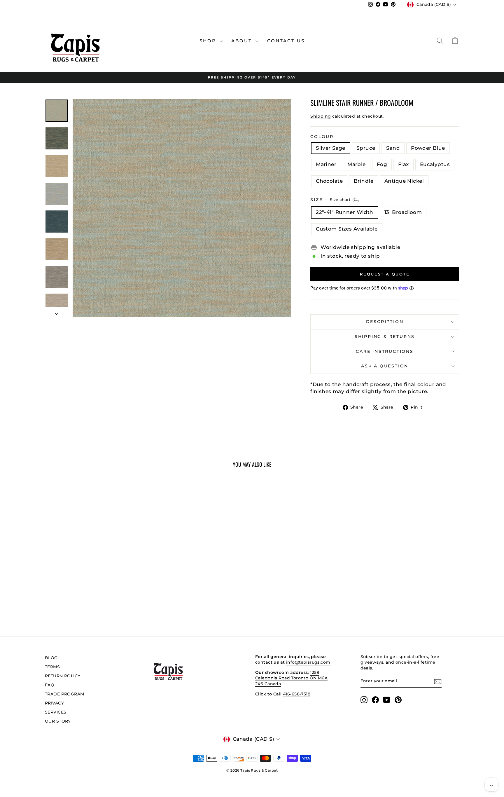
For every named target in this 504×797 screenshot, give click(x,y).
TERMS (52, 666)
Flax (403, 164)
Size (331, 199)
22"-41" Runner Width (344, 212)
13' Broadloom (403, 212)
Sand (393, 148)
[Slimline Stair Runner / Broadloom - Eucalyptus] (114, 601)
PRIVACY (54, 703)
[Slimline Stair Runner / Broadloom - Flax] (106, 601)
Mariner (326, 164)
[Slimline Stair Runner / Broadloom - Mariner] (82, 601)
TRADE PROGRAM (64, 694)
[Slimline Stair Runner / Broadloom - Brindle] (129, 601)
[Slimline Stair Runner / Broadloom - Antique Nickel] (137, 601)
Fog (382, 164)
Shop (209, 40)
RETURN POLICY (62, 676)
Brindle (363, 181)
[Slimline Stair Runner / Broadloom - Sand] (66, 601)
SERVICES (55, 712)
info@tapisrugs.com (308, 662)
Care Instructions (385, 351)
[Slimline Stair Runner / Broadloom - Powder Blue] (74, 601)
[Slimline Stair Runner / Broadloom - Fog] (98, 601)
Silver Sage (330, 148)
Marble (356, 164)
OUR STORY (58, 721)
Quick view (94, 573)
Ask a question (384, 366)
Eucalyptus (435, 164)
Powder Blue (428, 148)
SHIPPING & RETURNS (385, 336)
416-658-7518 (296, 694)
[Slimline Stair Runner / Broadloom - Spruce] (59, 601)
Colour (322, 136)
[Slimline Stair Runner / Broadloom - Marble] (90, 601)
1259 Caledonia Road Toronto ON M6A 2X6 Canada (291, 678)
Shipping (320, 116)
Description (385, 321)
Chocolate (329, 181)
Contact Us (286, 40)
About (242, 40)
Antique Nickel (404, 181)
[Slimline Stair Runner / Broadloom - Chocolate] (122, 601)
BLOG (51, 657)
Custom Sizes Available (346, 229)
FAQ (49, 685)
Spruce (365, 148)
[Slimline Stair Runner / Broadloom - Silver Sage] (51, 601)
